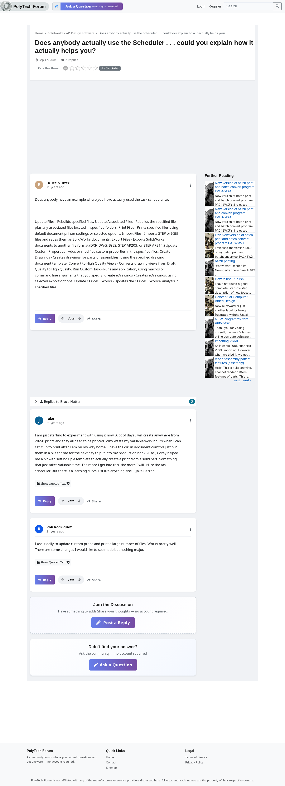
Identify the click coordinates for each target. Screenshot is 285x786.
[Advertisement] (142, 116)
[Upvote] (63, 318)
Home (39, 33)
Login (201, 6)
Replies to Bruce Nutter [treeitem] (118, 401)
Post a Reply (116, 622)
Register (215, 6)
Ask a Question (116, 665)
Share (96, 319)
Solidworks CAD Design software (71, 33)
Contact (111, 762)
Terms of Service (196, 757)
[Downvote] (79, 318)
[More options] (190, 185)
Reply (46, 319)
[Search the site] (277, 6)
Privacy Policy (194, 762)
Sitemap (111, 767)
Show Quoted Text (53, 484)
